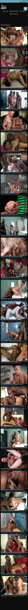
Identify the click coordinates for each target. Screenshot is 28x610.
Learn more (22, 1)
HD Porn (23, 11)
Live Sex (6, 11)
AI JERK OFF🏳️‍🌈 (14, 11)
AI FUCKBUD (14, 14)
